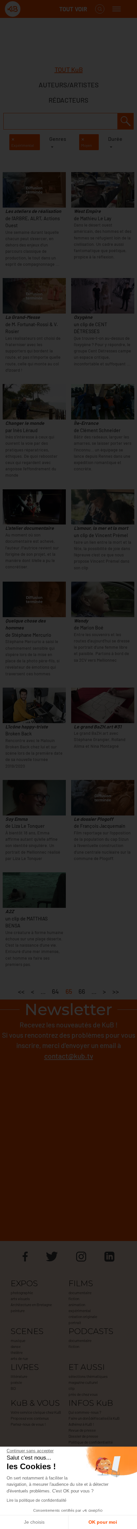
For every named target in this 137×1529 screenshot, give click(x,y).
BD (13, 1388)
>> (115, 991)
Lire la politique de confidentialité (37, 1500)
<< (21, 991)
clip (71, 1388)
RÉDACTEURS (68, 100)
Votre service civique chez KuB (36, 1412)
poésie (16, 1382)
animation (76, 1304)
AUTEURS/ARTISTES (69, 85)
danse (16, 1346)
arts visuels (20, 1298)
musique (18, 1340)
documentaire (79, 1292)
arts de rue (19, 1358)
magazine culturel (83, 1382)
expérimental (79, 1310)
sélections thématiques (88, 1376)
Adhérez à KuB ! (81, 1424)
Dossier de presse (83, 1436)
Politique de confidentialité (90, 1442)
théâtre (17, 1352)
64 (55, 991)
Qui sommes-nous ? (84, 1412)
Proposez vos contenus (30, 1418)
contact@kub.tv (68, 1056)
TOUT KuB (69, 69)
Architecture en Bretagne (31, 1304)
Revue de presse (82, 1430)
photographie (22, 1292)
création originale (82, 1316)
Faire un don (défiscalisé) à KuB (94, 1418)
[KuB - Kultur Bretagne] (31, 9)
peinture (18, 1310)
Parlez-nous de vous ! (28, 1424)
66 (81, 991)
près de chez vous (83, 1394)
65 (69, 991)
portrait (74, 1322)
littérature (19, 1376)
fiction (73, 1298)
